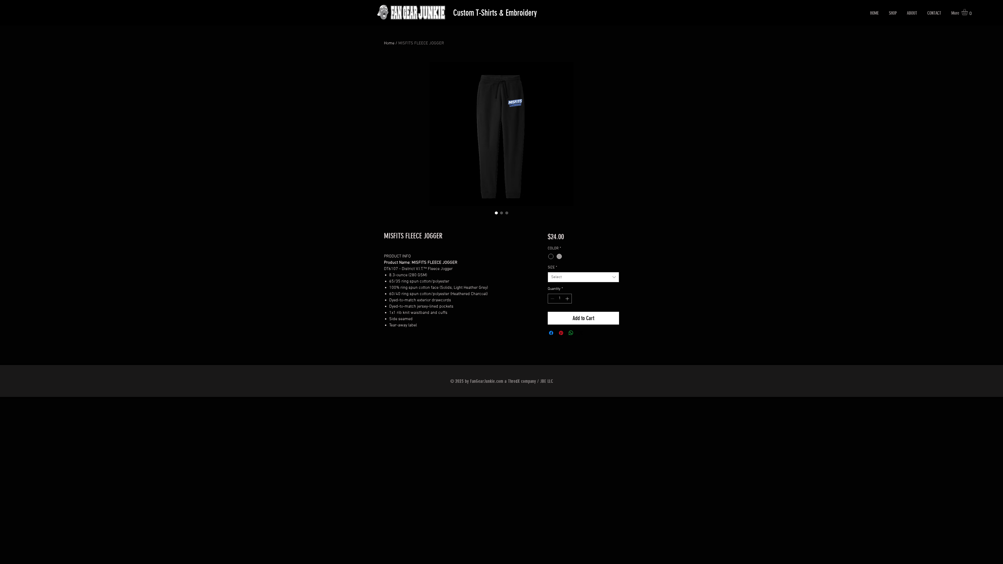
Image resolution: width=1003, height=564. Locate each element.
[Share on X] (581, 333)
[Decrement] (552, 298)
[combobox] (583, 277)
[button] (968, 12)
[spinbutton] (559, 298)
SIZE (552, 267)
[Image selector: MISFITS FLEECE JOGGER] (496, 212)
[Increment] (567, 298)
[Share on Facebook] (551, 333)
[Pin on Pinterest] (561, 333)
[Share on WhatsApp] (571, 333)
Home (389, 43)
